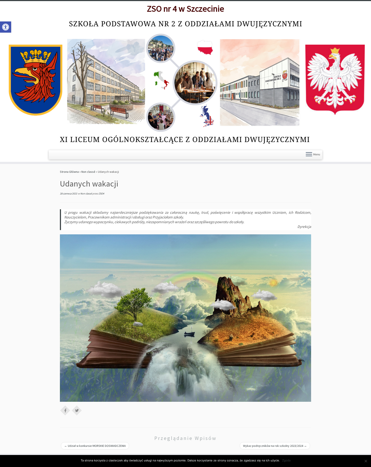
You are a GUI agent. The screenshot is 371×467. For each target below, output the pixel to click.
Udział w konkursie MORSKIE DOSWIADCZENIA (95, 446)
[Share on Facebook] (65, 410)
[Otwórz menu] (309, 155)
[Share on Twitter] (77, 410)
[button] (5, 27)
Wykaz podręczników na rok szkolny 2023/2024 (275, 446)
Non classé (88, 172)
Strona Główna (69, 172)
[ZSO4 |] (185, 81)
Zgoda (286, 460)
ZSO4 (101, 193)
